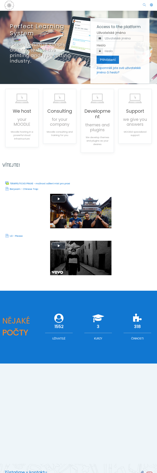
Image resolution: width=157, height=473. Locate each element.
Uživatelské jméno (111, 33)
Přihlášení (108, 59)
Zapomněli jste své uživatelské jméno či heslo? (119, 70)
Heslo (101, 45)
